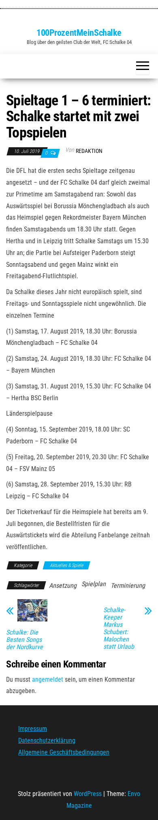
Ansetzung (63, 585)
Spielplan (93, 584)
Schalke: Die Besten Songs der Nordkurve (24, 640)
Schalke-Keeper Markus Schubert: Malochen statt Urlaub (118, 628)
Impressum (32, 729)
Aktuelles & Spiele (66, 565)
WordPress (88, 794)
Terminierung (128, 585)
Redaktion (89, 151)
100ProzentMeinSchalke (79, 33)
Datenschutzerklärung (46, 740)
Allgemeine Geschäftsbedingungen (63, 752)
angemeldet (47, 679)
